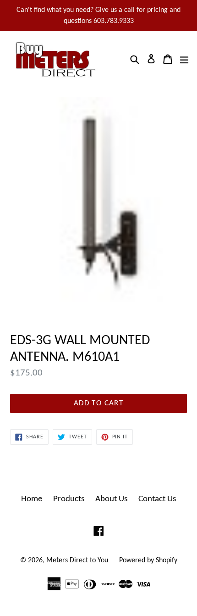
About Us (111, 499)
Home (31, 499)
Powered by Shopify (148, 560)
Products (68, 499)
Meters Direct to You (77, 560)
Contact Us (157, 499)
